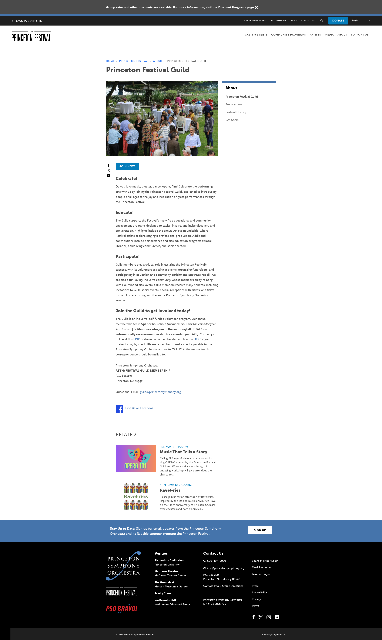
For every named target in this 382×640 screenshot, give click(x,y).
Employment (234, 104)
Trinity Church (164, 593)
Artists (315, 34)
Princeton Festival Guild (241, 96)
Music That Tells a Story (183, 451)
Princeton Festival (133, 61)
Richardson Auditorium (169, 560)
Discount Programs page (236, 7)
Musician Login (261, 567)
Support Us (359, 34)
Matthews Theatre (166, 571)
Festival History (235, 112)
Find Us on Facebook (139, 408)
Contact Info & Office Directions (223, 586)
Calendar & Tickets (255, 20)
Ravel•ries (170, 490)
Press (255, 586)
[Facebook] (108, 165)
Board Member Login (265, 561)
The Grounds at (164, 582)
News (294, 20)
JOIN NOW (127, 166)
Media (329, 34)
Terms (255, 605)
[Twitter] (108, 170)
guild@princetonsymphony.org (160, 391)
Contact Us (308, 20)
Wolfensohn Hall (165, 600)
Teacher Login (261, 574)
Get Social (232, 120)
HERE (197, 339)
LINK (136, 339)
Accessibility (278, 20)
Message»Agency (272, 634)
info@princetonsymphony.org (225, 568)
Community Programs (288, 34)
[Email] (108, 175)
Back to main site (29, 20)
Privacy (256, 599)
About (342, 34)
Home (110, 61)
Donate (338, 20)
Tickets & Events (254, 34)
